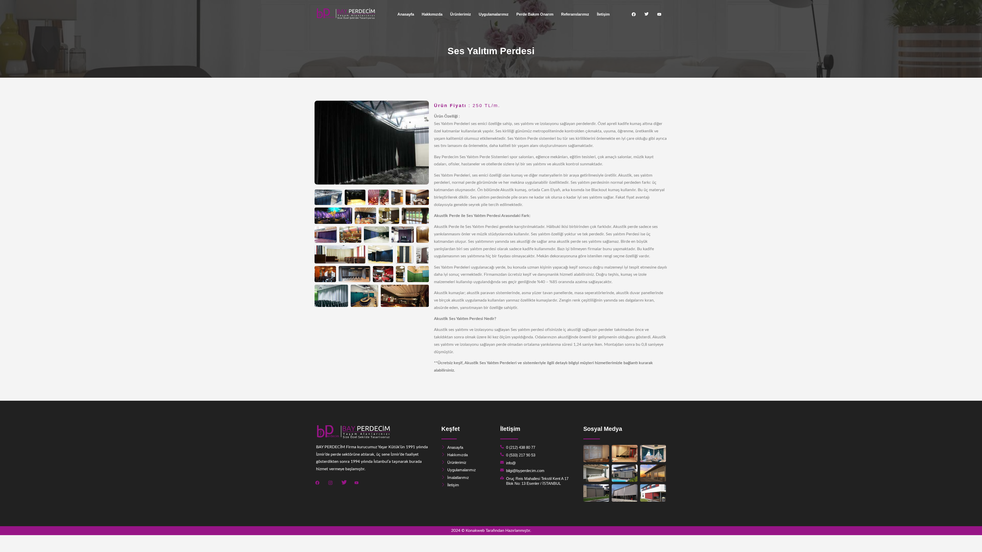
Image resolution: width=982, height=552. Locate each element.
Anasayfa (405, 14)
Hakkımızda (432, 14)
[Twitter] (646, 14)
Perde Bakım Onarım (534, 14)
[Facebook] (634, 14)
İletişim (603, 14)
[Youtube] (659, 14)
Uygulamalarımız (494, 14)
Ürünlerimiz (460, 14)
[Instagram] (330, 482)
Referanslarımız (575, 14)
